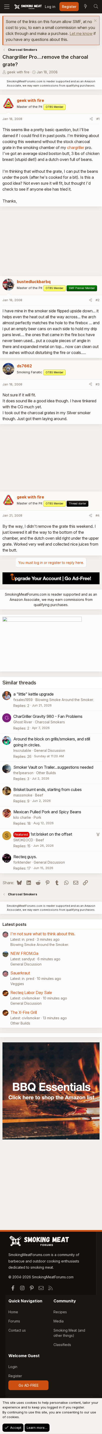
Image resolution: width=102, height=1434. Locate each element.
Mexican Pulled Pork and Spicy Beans (47, 811)
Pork (37, 817)
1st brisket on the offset (51, 834)
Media (58, 1321)
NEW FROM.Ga (24, 953)
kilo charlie (22, 817)
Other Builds (46, 773)
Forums (14, 1321)
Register (15, 1376)
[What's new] (85, 7)
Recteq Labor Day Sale (31, 992)
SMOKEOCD (23, 840)
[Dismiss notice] (95, 21)
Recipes (60, 1312)
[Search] (96, 7)
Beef (39, 795)
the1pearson (23, 773)
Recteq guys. (25, 856)
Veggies (17, 984)
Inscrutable (22, 750)
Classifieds (62, 1345)
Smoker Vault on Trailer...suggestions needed (53, 767)
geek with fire (18, 72)
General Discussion (49, 750)
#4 (98, 515)
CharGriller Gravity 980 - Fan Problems (47, 716)
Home (13, 1312)
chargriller (75, 147)
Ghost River (22, 722)
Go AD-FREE (29, 1385)
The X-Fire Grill (23, 1012)
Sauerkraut (20, 972)
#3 (98, 384)
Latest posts (14, 924)
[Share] (91, 119)
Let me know (81, 33)
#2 (98, 300)
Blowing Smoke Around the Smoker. (64, 700)
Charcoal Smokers (50, 722)
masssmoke (22, 795)
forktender (22, 862)
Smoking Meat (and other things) (69, 1333)
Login (12, 1367)
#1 (98, 119)
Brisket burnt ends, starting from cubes (47, 789)
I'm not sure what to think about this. (42, 933)
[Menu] (7, 7)
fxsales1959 (23, 700)
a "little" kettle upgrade (33, 694)
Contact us (17, 1330)
